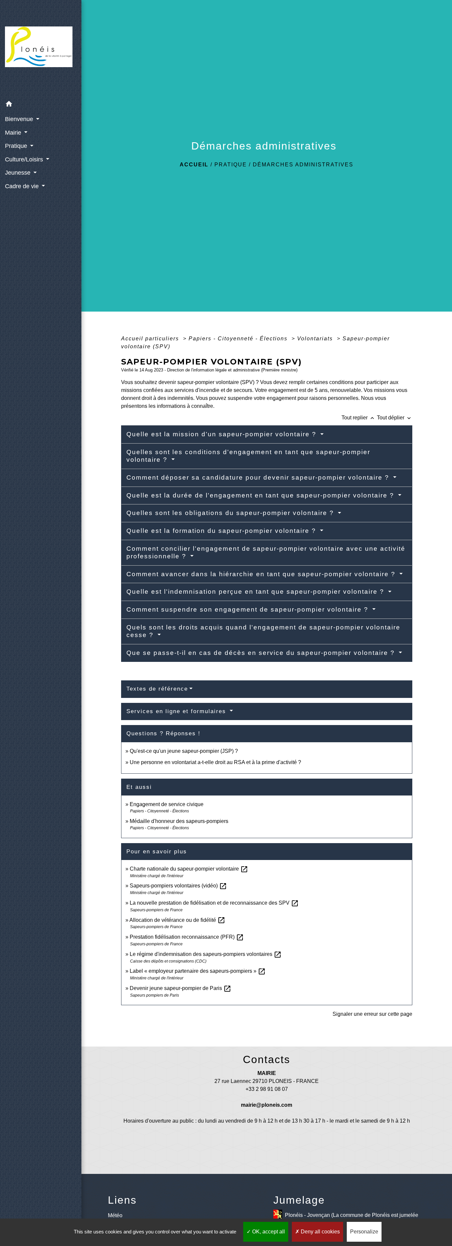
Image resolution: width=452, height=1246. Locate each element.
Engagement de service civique (166, 804)
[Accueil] (40, 48)
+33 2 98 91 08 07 (267, 1089)
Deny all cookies (319, 1231)
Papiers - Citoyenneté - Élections (239, 338)
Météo (115, 1215)
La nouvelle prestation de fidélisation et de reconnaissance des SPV (214, 903)
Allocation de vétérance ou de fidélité (177, 920)
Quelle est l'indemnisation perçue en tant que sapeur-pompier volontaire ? (256, 591)
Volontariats (316, 338)
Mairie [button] (14, 132)
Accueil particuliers (151, 338)
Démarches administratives (303, 164)
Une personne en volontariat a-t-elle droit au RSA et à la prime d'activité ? (215, 762)
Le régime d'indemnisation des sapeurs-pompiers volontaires (206, 954)
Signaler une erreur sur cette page (372, 1014)
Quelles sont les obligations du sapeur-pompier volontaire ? (231, 512)
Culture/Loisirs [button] (25, 159)
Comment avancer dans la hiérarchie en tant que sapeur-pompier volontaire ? (262, 574)
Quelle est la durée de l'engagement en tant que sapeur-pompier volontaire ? (261, 495)
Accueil (194, 164)
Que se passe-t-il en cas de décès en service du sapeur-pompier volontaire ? (261, 652)
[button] (40, 105)
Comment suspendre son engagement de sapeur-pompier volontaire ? (248, 609)
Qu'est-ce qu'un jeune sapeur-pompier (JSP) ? (184, 751)
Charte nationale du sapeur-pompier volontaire (189, 869)
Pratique (230, 164)
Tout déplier (394, 417)
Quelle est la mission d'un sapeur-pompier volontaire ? (222, 434)
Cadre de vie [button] (22, 186)
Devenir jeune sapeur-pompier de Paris (180, 988)
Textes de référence (157, 689)
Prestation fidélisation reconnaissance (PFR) (187, 937)
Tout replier (358, 417)
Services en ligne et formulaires (177, 711)
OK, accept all (268, 1231)
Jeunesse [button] (18, 172)
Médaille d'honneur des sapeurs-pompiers (179, 821)
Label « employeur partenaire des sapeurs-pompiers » (198, 971)
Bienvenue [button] (20, 119)
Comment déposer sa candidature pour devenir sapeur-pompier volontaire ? (258, 477)
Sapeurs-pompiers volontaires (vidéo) (178, 885)
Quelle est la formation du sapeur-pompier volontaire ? (222, 530)
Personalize (364, 1231)
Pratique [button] (17, 146)
